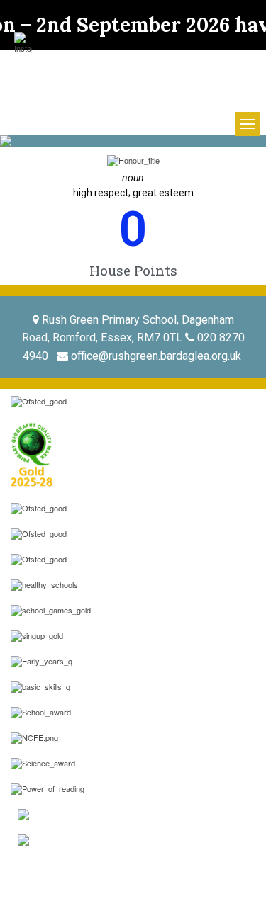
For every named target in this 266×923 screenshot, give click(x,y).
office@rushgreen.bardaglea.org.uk (156, 356)
